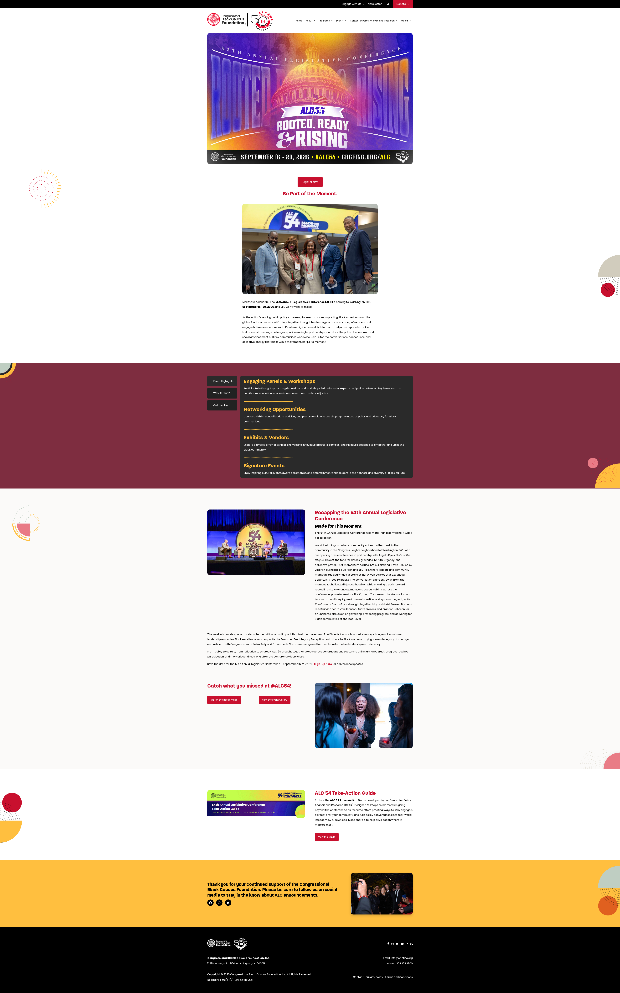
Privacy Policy (374, 977)
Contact (358, 977)
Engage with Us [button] (351, 4)
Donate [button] (401, 4)
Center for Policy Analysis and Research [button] (372, 20)
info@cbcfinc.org (402, 958)
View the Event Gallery (274, 699)
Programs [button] (324, 20)
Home (299, 20)
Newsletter (375, 4)
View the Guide (326, 837)
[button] (388, 4)
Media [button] (404, 20)
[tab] (222, 381)
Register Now (310, 182)
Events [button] (340, 20)
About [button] (309, 20)
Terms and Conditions (399, 977)
